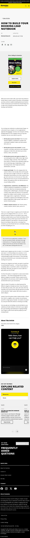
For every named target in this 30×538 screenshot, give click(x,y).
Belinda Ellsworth (5, 36)
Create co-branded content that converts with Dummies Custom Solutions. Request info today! (15, 1)
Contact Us (3, 471)
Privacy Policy (4, 519)
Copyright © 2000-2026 (6, 529)
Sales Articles (6, 18)
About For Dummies (5, 468)
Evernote (10, 131)
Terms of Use (4, 515)
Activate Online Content (6, 475)
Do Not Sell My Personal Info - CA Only (10, 526)
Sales (2, 325)
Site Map (3, 478)
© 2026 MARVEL (4, 536)
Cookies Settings (4, 522)
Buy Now (14, 82)
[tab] (14, 394)
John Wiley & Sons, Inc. (18, 529)
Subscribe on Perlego (15, 86)
